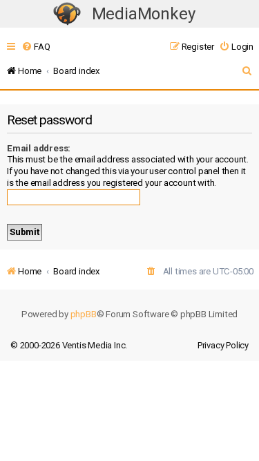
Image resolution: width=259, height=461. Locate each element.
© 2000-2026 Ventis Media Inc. (68, 345)
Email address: (38, 148)
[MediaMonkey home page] (67, 14)
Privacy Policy (223, 345)
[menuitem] (35, 47)
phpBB (83, 314)
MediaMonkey (143, 13)
